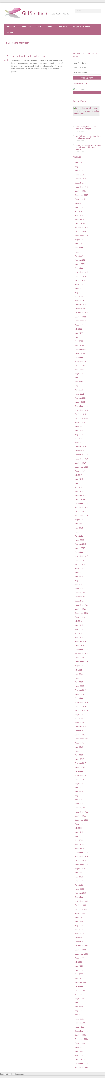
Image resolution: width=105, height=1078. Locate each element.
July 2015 (78, 670)
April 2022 (79, 341)
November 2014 (81, 702)
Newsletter (62, 26)
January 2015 (80, 694)
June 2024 (79, 248)
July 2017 (78, 572)
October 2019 (80, 463)
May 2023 (79, 292)
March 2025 (79, 215)
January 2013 (80, 767)
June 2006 (79, 1051)
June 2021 (79, 382)
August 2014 (80, 714)
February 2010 (80, 893)
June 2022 (79, 333)
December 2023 (81, 268)
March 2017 (79, 589)
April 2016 (79, 633)
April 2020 (79, 438)
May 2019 (79, 483)
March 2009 (79, 933)
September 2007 (81, 994)
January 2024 (80, 264)
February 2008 (80, 982)
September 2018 (81, 515)
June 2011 (79, 832)
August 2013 (80, 743)
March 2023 (79, 300)
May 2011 (79, 836)
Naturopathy (12, 26)
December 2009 (81, 897)
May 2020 (79, 434)
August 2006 (80, 1043)
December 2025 (81, 183)
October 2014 (80, 706)
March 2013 (79, 759)
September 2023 (81, 280)
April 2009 (79, 929)
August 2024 (80, 240)
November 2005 (81, 1067)
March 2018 (79, 540)
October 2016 (80, 609)
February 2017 (80, 593)
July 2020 (78, 426)
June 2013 (79, 747)
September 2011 (81, 820)
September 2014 (81, 710)
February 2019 (80, 495)
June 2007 (79, 1007)
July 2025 (78, 203)
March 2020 (79, 442)
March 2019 (79, 491)
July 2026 (78, 162)
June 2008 (79, 966)
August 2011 (80, 824)
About (38, 26)
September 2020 (81, 418)
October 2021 (80, 365)
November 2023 (81, 272)
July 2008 (78, 962)
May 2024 (79, 252)
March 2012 (79, 804)
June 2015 (79, 674)
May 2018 (79, 532)
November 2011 (81, 812)
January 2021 (80, 402)
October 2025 (80, 191)
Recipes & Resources (81, 26)
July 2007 (78, 1002)
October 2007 (80, 990)
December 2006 (81, 1031)
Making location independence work (28, 56)
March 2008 (79, 978)
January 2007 (80, 1027)
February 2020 (80, 447)
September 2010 (81, 865)
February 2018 (80, 544)
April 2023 (79, 296)
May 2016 (79, 629)
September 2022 (81, 321)
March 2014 (79, 722)
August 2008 (80, 958)
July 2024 (78, 244)
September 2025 (81, 195)
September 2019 (81, 467)
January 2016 (80, 645)
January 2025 (80, 223)
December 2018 (81, 503)
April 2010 (79, 885)
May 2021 (79, 386)
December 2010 (81, 852)
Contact (10, 32)
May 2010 (79, 881)
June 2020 (79, 430)
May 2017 (79, 580)
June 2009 (79, 921)
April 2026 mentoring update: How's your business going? (88, 137)
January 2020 (80, 450)
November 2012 (81, 775)
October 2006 (80, 1035)
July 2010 (78, 873)
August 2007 (80, 998)
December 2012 (81, 771)
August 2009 (80, 913)
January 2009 (80, 937)
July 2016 (78, 621)
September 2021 (81, 369)
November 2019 (81, 459)
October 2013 (80, 735)
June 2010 (79, 877)
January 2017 (80, 597)
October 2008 (80, 950)
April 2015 (79, 682)
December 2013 (81, 731)
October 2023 (80, 276)
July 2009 (78, 917)
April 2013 (79, 755)
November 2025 (81, 187)
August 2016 (80, 617)
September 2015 (81, 662)
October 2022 (80, 317)
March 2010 (79, 889)
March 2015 (79, 686)
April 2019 (79, 487)
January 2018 (80, 548)
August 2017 (80, 568)
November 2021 (81, 361)
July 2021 (78, 377)
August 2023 (80, 284)
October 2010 (80, 860)
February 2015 (80, 690)
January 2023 (80, 308)
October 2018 (80, 511)
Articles (49, 26)
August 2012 (80, 783)
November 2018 (81, 507)
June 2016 (79, 625)
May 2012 (79, 795)
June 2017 (79, 576)
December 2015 (81, 649)
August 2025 (80, 199)
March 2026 (79, 175)
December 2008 (81, 942)
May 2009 (79, 925)
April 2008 (79, 974)
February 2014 (80, 726)
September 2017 (81, 564)
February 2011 (80, 848)
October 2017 (80, 560)
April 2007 (79, 1015)
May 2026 (79, 166)
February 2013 (80, 763)
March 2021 (79, 394)
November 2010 (81, 856)
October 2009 (80, 905)
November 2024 (81, 227)
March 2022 (79, 345)
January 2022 (80, 353)
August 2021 (80, 373)
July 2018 (78, 524)
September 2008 (81, 954)
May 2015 (79, 678)
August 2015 (80, 666)
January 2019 (80, 499)
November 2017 (81, 556)
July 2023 (78, 288)
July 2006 (78, 1047)
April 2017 (79, 584)
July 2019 (78, 475)
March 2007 (79, 1019)
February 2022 (80, 349)
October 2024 (80, 231)
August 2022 (80, 325)
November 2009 (81, 901)
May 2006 (79, 1055)
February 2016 (80, 641)
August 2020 (80, 422)
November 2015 (81, 653)
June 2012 (79, 791)
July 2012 (78, 787)
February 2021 (80, 398)
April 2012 (79, 800)
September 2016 (81, 613)
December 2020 (81, 406)
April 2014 (79, 718)
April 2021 (79, 390)
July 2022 (78, 329)
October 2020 (80, 414)
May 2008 (79, 970)
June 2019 (79, 479)
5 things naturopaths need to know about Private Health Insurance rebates (88, 147)
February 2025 (80, 219)
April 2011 (79, 840)
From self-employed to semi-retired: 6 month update (86, 128)
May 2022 (79, 337)
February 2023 (80, 304)
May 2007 (79, 1010)
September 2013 (81, 739)
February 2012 (80, 808)
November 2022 (81, 313)
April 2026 (79, 171)
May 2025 (79, 207)
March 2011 (79, 844)
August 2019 (80, 471)
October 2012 (80, 779)
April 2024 (79, 256)
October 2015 (80, 658)
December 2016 (81, 601)
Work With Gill (87, 92)
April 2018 (79, 536)
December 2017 (81, 552)
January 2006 (80, 1059)
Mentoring (26, 26)
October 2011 (80, 816)
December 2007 (81, 986)
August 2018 (80, 520)
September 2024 (81, 235)
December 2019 (81, 455)
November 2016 (81, 605)
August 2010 (80, 868)
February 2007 (80, 1023)
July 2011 (78, 828)
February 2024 (80, 260)
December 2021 (81, 357)
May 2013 (79, 751)
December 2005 (81, 1063)
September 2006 (81, 1039)
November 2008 (81, 946)
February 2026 (80, 179)
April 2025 (79, 211)
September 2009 (81, 909)
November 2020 (81, 410)
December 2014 (81, 698)
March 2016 (79, 637)
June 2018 (79, 528)
